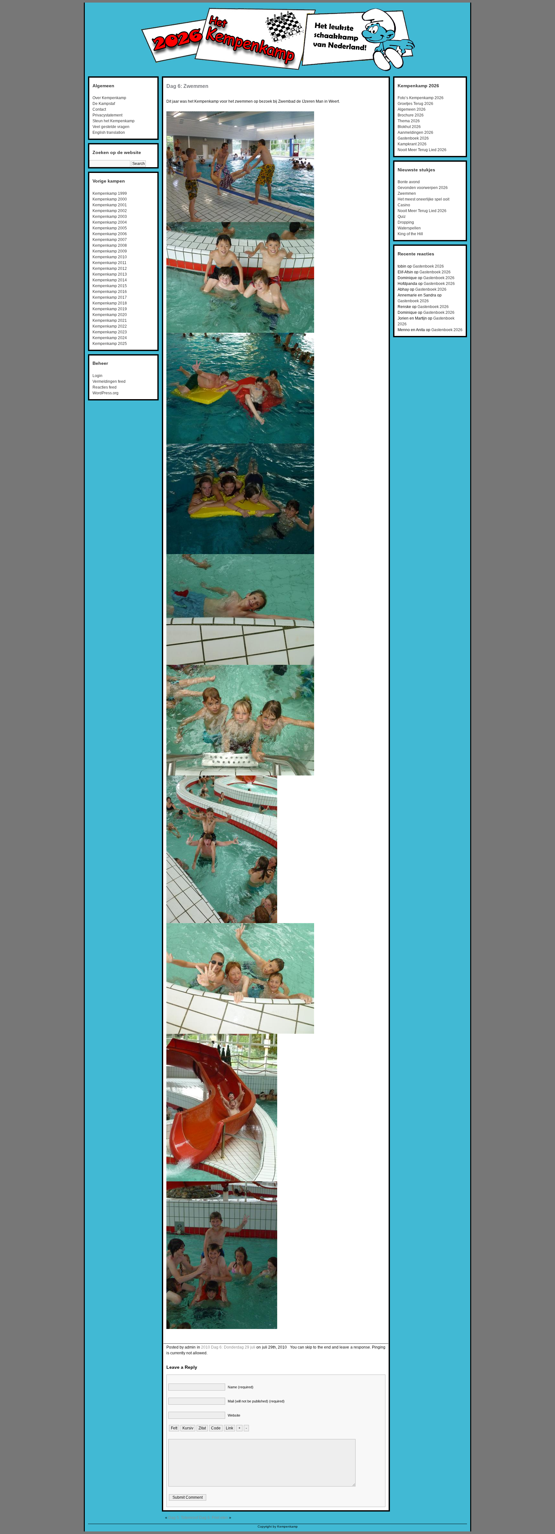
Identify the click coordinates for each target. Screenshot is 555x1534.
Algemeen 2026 (412, 109)
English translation (108, 132)
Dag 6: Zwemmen (187, 86)
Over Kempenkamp (109, 98)
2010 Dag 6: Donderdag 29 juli (228, 1347)
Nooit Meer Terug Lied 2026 (422, 150)
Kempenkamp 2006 (109, 234)
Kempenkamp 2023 (109, 332)
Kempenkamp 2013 (109, 274)
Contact (99, 109)
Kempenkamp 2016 (109, 291)
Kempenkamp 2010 (109, 257)
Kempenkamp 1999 (109, 193)
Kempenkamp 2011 (109, 263)
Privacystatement (107, 115)
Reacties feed (104, 387)
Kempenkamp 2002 (109, 211)
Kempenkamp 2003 (109, 216)
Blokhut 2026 (409, 126)
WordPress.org (105, 393)
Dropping (406, 222)
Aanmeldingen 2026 (415, 132)
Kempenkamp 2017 (109, 297)
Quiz (402, 216)
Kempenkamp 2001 (109, 205)
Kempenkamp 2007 (109, 239)
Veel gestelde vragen (110, 126)
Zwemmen (407, 193)
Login (97, 375)
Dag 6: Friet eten (213, 1517)
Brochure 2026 (411, 115)
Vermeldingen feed (109, 381)
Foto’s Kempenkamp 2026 (421, 98)
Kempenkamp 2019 (109, 309)
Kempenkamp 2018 (109, 303)
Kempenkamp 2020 (109, 315)
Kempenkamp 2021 (109, 320)
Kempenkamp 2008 (109, 245)
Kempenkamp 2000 (109, 199)
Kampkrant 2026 (412, 144)
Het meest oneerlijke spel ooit (423, 199)
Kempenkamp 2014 (109, 280)
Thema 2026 (409, 121)
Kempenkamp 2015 (109, 286)
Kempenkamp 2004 (109, 222)
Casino (404, 205)
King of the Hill (410, 234)
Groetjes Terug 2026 (415, 103)
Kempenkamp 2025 (109, 343)
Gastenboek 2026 (413, 138)
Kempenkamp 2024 (109, 338)
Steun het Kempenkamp (113, 121)
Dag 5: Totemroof (183, 1517)
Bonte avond (409, 182)
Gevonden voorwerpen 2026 (423, 187)
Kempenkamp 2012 (109, 268)
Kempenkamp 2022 (109, 326)
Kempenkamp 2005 (109, 228)
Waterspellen (409, 228)
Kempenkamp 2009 (109, 251)
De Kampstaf (103, 103)
